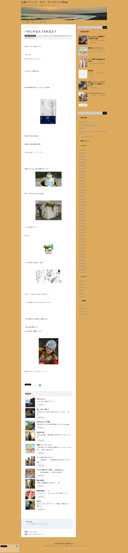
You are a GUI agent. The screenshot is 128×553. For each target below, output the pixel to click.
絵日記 (81, 296)
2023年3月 (82, 162)
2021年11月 (82, 186)
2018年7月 (82, 251)
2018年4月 (82, 260)
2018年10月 (82, 241)
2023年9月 (82, 159)
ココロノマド (40, 35)
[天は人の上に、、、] (30, 406)
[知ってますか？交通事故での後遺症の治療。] (83, 43)
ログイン (40, 523)
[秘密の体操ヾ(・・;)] (30, 498)
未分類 (81, 293)
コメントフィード (84, 311)
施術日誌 (46, 35)
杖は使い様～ (41, 432)
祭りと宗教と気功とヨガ (36, 534)
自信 (67, 35)
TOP (23, 22)
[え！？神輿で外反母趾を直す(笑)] (83, 66)
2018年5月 (82, 257)
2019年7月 (82, 223)
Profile (33, 22)
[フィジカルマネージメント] (30, 465)
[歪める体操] (30, 488)
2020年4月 (82, 211)
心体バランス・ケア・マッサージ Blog (44, 2)
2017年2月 (82, 266)
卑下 (52, 35)
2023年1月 (82, 168)
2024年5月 (82, 156)
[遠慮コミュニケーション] (30, 452)
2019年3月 (82, 235)
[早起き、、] (30, 509)
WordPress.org (83, 314)
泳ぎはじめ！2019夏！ (44, 422)
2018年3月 (82, 263)
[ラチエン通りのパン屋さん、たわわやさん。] (30, 477)
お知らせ (81, 284)
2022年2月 (82, 180)
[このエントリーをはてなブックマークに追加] (40, 385)
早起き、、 (40, 501)
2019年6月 (82, 226)
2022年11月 (82, 171)
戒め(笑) (90, 70)
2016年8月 (82, 272)
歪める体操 (40, 480)
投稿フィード (83, 308)
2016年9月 (82, 269)
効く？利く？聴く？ (43, 409)
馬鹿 (32, 38)
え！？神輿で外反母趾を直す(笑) (88, 125)
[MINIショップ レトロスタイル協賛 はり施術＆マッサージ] (83, 89)
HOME (28, 22)
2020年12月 (82, 199)
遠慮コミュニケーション (44, 445)
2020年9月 (82, 208)
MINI (45, 22)
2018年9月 (82, 244)
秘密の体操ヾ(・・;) (43, 491)
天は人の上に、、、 (43, 399)
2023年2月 (82, 165)
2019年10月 (82, 217)
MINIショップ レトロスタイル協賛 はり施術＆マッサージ (96, 84)
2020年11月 (82, 202)
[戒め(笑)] (83, 77)
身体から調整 (28, 38)
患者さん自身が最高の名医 (59, 35)
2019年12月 (82, 214)
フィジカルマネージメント (45, 457)
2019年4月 (82, 232)
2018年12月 (82, 238)
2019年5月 (82, 229)
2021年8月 (82, 193)
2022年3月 (82, 177)
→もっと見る (83, 105)
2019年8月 (82, 220)
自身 (70, 35)
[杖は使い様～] (30, 440)
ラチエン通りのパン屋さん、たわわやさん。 (51, 470)
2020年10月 (82, 205)
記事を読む (41, 404)
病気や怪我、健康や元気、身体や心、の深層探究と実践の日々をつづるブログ (64, 546)
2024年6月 (82, 153)
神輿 (40, 22)
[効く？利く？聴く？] (30, 417)
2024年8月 (82, 150)
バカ (49, 35)
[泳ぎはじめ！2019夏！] (30, 429)
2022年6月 (82, 174)
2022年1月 (82, 183)
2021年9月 (82, 189)
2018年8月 (82, 248)
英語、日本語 (33, 532)
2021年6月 (82, 196)
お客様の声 (82, 281)
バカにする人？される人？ (64, 543)
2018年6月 (82, 254)
